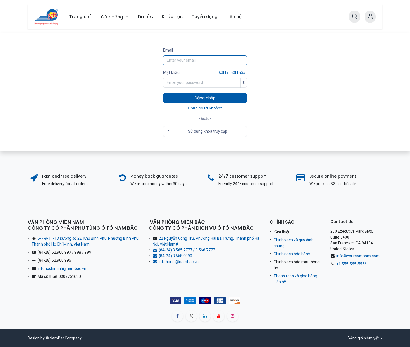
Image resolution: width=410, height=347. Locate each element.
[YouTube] (218, 316)
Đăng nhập (205, 98)
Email (168, 50)
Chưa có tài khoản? (205, 108)
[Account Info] (370, 17)
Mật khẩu (171, 72)
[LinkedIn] (205, 316)
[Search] (354, 17)
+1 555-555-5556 (351, 264)
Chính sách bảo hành (292, 254)
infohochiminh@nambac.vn (62, 268)
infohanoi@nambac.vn (179, 261)
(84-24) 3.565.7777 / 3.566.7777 (187, 250)
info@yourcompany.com (358, 256)
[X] (191, 316)
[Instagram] (232, 316)
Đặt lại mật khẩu (232, 72)
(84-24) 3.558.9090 (176, 256)
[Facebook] (177, 316)
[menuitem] (80, 16)
